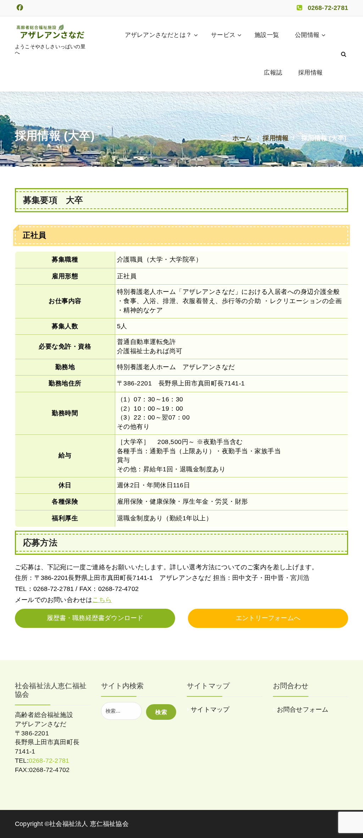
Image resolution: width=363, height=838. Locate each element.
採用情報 (310, 72)
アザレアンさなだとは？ (158, 35)
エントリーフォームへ (268, 617)
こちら (102, 599)
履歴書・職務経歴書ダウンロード (95, 617)
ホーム (242, 138)
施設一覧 (267, 35)
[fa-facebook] (20, 8)
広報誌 (273, 72)
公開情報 (307, 35)
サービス (223, 35)
